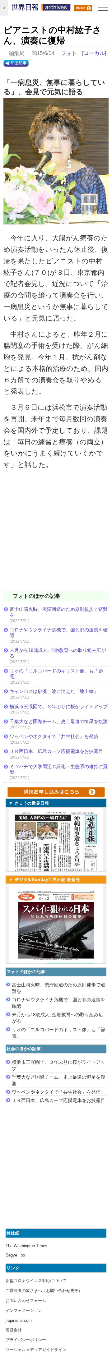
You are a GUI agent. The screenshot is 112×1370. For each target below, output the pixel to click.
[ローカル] (94, 53)
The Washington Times (26, 1245)
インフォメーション (24, 1310)
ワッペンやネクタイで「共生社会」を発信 (54, 736)
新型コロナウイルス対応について (36, 1280)
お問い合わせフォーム (26, 1300)
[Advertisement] (56, 534)
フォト (69, 53)
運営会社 (14, 1329)
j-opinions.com (19, 1320)
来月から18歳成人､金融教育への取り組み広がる (58, 653)
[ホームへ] (41, 9)
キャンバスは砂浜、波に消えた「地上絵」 (54, 691)
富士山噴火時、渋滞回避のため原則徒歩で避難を (59, 612)
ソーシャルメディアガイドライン (36, 1349)
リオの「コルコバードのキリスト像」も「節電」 (56, 673)
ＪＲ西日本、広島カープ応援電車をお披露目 (56, 751)
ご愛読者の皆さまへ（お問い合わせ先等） (44, 1290)
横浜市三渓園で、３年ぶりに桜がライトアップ (59, 706)
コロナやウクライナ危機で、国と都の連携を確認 (59, 632)
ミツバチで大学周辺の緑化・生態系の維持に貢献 (59, 769)
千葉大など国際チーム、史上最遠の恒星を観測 (59, 721)
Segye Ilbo (15, 1255)
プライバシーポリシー (26, 1339)
